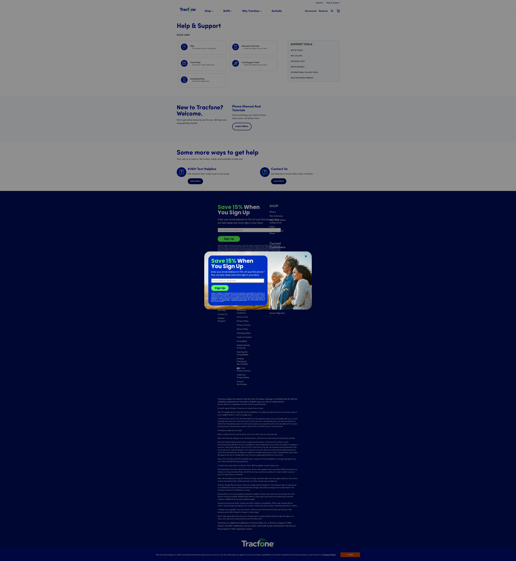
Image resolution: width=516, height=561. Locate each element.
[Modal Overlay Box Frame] (258, 280)
